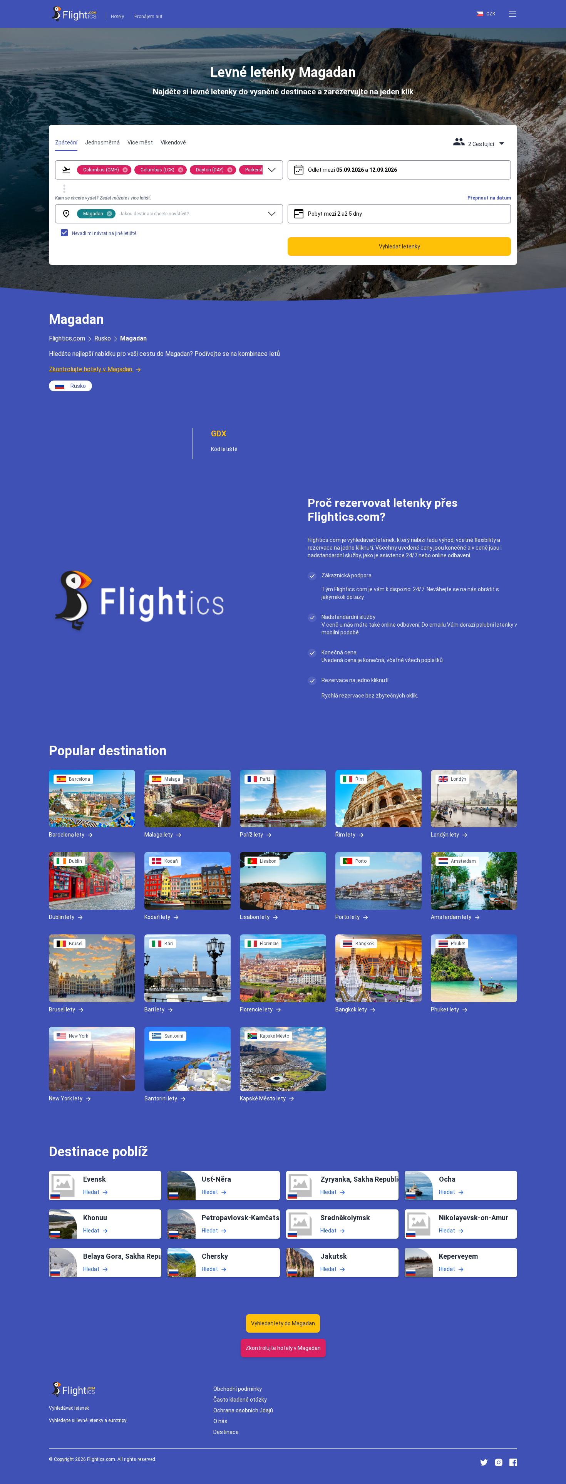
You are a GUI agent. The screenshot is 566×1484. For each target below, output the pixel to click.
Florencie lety (256, 1009)
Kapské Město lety (263, 1098)
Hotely (117, 16)
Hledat (91, 1192)
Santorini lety (160, 1098)
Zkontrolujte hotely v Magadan (90, 369)
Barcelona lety (66, 835)
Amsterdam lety (451, 917)
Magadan (133, 338)
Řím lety (345, 835)
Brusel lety (62, 1009)
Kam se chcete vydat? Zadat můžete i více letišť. (103, 198)
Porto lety (347, 917)
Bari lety (154, 1009)
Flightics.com (67, 338)
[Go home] (73, 1389)
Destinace (226, 1432)
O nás (220, 1421)
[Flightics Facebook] (513, 1462)
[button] (512, 14)
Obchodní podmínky (237, 1389)
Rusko (102, 338)
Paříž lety (251, 835)
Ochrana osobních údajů (243, 1410)
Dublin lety (61, 917)
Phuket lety (445, 1009)
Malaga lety (158, 835)
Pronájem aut (148, 16)
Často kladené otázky (240, 1400)
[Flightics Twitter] (484, 1462)
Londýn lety (445, 835)
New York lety (65, 1098)
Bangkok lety (351, 1009)
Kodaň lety (157, 917)
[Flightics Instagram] (498, 1462)
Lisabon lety (255, 917)
